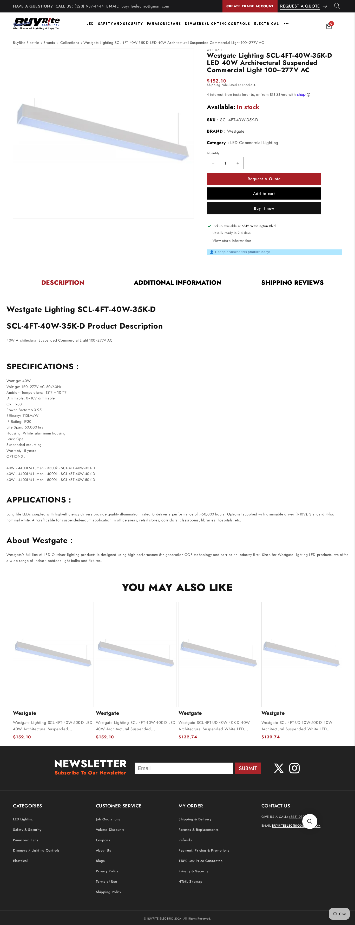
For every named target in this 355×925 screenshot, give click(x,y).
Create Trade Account (250, 6)
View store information (232, 240)
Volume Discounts (110, 829)
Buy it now (264, 208)
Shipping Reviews (292, 282)
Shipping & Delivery (195, 819)
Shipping (213, 85)
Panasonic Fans (164, 24)
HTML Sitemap (190, 881)
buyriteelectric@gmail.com (145, 6)
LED (90, 24)
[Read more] (286, 23)
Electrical (266, 24)
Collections (69, 42)
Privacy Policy (107, 871)
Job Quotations (108, 819)
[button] (309, 821)
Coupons (103, 840)
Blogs (100, 861)
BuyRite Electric (26, 42)
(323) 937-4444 (89, 6)
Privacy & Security (193, 871)
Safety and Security (120, 24)
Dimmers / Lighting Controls (217, 24)
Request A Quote (300, 6)
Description (62, 282)
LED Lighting (23, 819)
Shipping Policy (108, 892)
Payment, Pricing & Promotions (204, 850)
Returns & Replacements (199, 829)
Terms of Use (106, 881)
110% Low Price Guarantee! (201, 861)
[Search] (337, 6)
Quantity (213, 153)
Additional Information (177, 282)
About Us (103, 850)
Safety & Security (27, 829)
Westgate (236, 131)
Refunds (185, 840)
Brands (49, 42)
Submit (248, 768)
